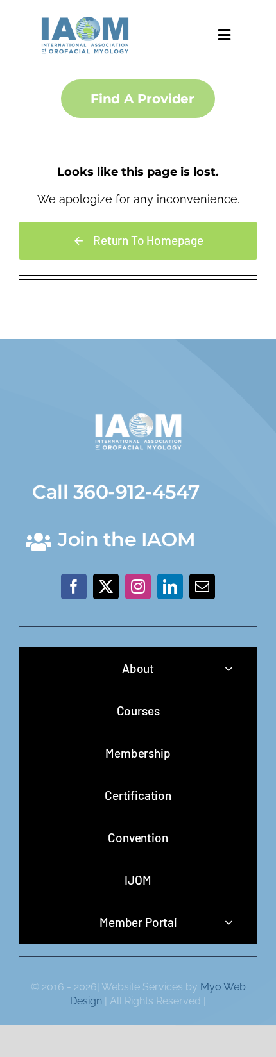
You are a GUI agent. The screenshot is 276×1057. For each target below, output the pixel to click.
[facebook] (74, 586)
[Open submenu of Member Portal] (228, 922)
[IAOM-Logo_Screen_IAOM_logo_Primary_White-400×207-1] (138, 410)
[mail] (202, 586)
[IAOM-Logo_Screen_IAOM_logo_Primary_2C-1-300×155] (85, 13)
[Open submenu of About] (228, 668)
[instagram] (138, 586)
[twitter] (106, 586)
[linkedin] (170, 586)
